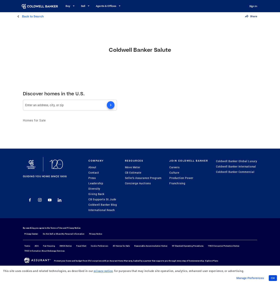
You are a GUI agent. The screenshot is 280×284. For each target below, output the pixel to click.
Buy (68, 5)
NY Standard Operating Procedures (188, 246)
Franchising (177, 183)
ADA (36, 246)
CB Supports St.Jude (102, 199)
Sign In (253, 6)
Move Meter (132, 167)
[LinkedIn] (59, 200)
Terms (27, 246)
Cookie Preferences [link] (99, 246)
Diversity (94, 188)
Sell (83, 5)
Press (92, 178)
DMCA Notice (66, 246)
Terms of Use (56, 228)
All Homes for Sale (121, 246)
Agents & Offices (106, 5)
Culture (174, 172)
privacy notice (103, 271)
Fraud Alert (81, 246)
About (92, 167)
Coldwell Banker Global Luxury (236, 161)
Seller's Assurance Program (143, 178)
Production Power (181, 178)
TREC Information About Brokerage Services (44, 251)
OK (273, 278)
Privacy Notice (74, 228)
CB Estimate (133, 172)
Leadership (95, 183)
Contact (93, 172)
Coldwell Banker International (236, 166)
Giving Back (96, 194)
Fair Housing (49, 246)
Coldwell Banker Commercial (235, 172)
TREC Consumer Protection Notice (223, 246)
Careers (174, 167)
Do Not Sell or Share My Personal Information (64, 234)
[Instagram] (39, 200)
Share (253, 16)
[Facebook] (29, 200)
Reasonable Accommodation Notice (150, 246)
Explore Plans (211, 261)
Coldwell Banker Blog (102, 204)
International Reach (101, 210)
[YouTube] (49, 200)
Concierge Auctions (138, 183)
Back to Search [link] (33, 16)
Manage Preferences (250, 278)
